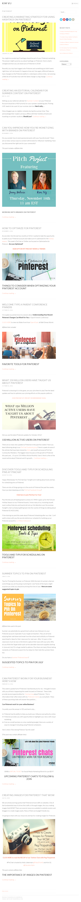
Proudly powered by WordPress (12, 897)
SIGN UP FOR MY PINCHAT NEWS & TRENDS (29, 249)
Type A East (34, 322)
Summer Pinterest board (20, 657)
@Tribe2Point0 (38, 862)
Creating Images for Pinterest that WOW (28, 795)
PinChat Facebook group (29, 447)
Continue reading (39, 116)
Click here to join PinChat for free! (29, 495)
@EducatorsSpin (29, 865)
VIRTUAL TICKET (15, 771)
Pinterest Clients (33, 697)
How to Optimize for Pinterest (22, 228)
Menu (76, 3)
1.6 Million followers (23, 521)
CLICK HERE (6, 322)
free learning (29, 694)
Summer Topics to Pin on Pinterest (24, 573)
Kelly (28, 450)
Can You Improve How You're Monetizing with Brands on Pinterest (28, 129)
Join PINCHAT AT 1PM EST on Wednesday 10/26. (29, 398)
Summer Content (33, 101)
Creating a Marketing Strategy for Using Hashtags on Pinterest (28, 18)
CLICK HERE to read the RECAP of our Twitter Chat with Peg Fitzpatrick (29, 858)
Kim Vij (7, 3)
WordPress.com (18, 899)
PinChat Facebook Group (32, 490)
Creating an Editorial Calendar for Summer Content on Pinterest (25, 92)
